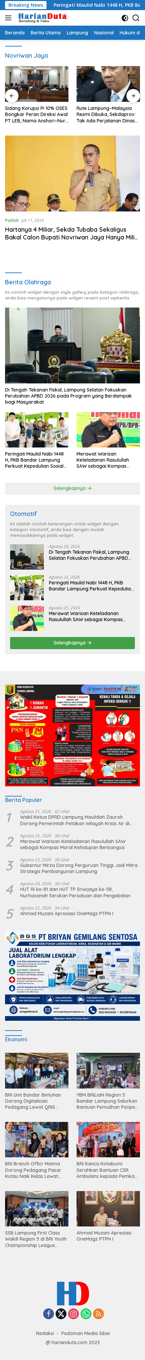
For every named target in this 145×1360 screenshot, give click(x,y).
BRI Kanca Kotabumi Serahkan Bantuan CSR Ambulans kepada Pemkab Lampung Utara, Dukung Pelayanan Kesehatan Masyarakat (107, 1170)
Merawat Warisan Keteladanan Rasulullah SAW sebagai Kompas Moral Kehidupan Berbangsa (103, 460)
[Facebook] (48, 1314)
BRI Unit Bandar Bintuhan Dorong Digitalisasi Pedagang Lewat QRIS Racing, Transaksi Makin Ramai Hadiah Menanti (33, 1101)
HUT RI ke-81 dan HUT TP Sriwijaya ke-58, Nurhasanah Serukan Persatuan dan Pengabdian (75, 892)
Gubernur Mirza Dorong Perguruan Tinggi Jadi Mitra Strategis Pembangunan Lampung (79, 868)
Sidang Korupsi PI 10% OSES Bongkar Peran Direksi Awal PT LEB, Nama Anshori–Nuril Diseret (36, 114)
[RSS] (98, 1314)
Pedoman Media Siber (86, 1333)
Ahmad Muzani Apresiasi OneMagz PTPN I (66, 913)
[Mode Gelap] (125, 18)
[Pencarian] (136, 18)
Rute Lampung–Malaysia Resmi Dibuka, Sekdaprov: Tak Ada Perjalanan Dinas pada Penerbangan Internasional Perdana (106, 114)
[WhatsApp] (86, 1314)
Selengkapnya (70, 488)
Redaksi (45, 1333)
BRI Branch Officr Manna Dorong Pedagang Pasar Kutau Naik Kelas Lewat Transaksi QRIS (33, 1170)
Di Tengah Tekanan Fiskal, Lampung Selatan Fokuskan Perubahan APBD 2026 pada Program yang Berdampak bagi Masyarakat (68, 396)
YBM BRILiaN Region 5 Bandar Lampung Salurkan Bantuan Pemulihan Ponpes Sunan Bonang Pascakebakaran (107, 1101)
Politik (12, 220)
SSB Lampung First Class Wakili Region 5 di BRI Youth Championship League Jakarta (36, 1239)
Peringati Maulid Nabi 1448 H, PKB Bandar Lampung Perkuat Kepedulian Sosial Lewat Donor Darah (34, 460)
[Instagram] (73, 1314)
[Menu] (9, 18)
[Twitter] (61, 1314)
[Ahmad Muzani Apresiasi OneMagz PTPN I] (108, 1208)
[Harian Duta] (42, 18)
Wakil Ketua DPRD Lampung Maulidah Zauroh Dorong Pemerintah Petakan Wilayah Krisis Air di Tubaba (74, 820)
